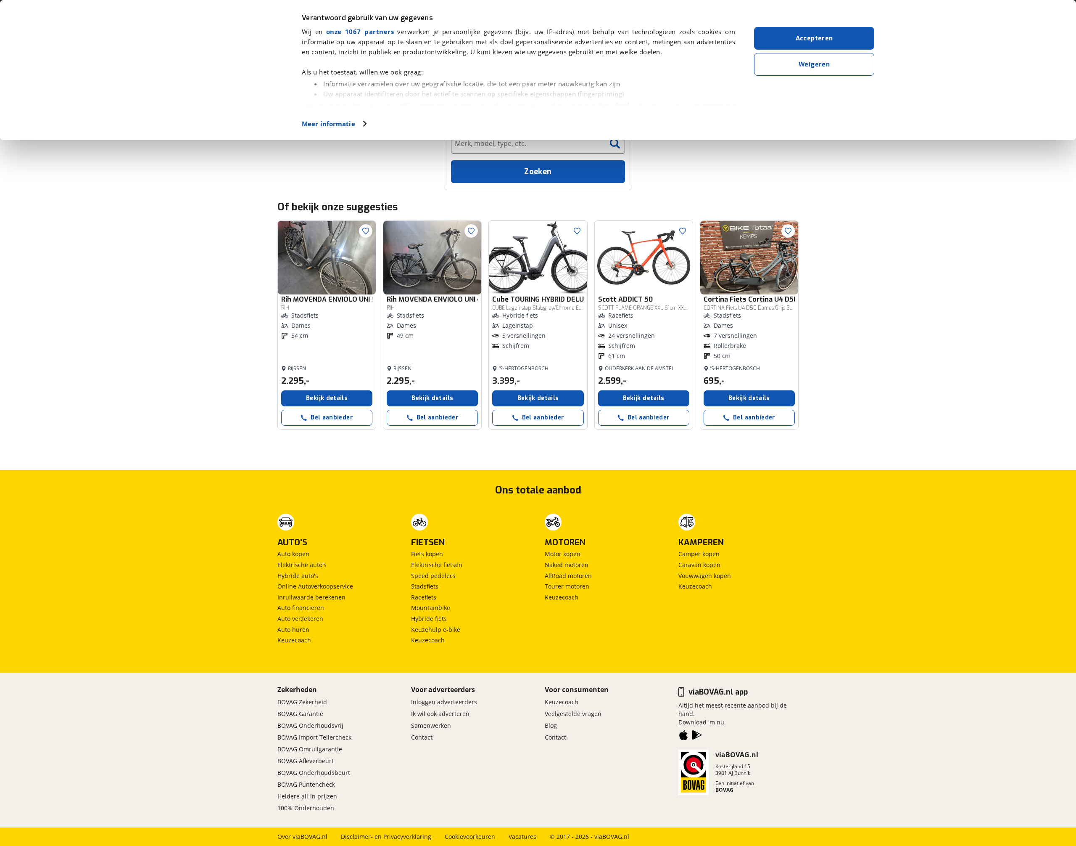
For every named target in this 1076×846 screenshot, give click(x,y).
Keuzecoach (294, 640)
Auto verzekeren (300, 619)
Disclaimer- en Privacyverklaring (386, 837)
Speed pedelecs (433, 576)
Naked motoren (566, 565)
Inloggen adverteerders (444, 702)
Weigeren (814, 64)
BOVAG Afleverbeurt (305, 761)
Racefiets (423, 597)
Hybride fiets (429, 619)
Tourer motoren (567, 586)
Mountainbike (430, 608)
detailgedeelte (622, 105)
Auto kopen (293, 554)
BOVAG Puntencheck (306, 784)
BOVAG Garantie (300, 714)
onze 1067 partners (360, 31)
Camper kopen (699, 554)
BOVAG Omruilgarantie (309, 749)
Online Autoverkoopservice (315, 586)
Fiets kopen (427, 554)
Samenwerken (431, 725)
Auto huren (293, 630)
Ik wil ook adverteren (440, 714)
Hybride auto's (297, 576)
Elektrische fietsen (436, 565)
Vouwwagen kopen (704, 576)
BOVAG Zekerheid (302, 702)
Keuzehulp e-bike (435, 630)
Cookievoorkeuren (470, 837)
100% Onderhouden (305, 808)
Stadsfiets (424, 586)
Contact (422, 737)
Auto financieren (300, 608)
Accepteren (814, 38)
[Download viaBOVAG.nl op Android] (697, 736)
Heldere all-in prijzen (307, 796)
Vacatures (522, 837)
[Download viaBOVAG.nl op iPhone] (683, 736)
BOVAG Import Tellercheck (314, 737)
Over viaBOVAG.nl (302, 837)
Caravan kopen (699, 565)
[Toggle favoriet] (366, 231)
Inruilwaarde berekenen (311, 597)
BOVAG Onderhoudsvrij (310, 725)
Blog (551, 725)
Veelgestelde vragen (573, 714)
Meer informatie (328, 123)
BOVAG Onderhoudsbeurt (313, 773)
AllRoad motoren (568, 576)
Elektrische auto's (302, 565)
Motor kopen (562, 554)
